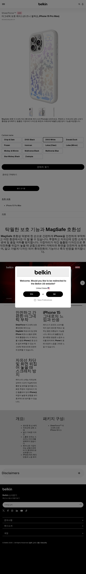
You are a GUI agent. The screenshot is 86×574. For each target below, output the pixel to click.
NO (54, 294)
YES (31, 294)
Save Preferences (45, 300)
